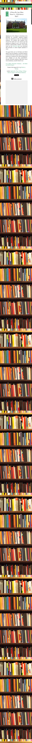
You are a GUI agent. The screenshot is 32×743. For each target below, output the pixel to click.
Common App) (16, 46)
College (20, 71)
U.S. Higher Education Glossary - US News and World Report (16, 64)
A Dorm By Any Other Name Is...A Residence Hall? (17, 14)
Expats (13, 72)
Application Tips (14, 71)
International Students (20, 72)
